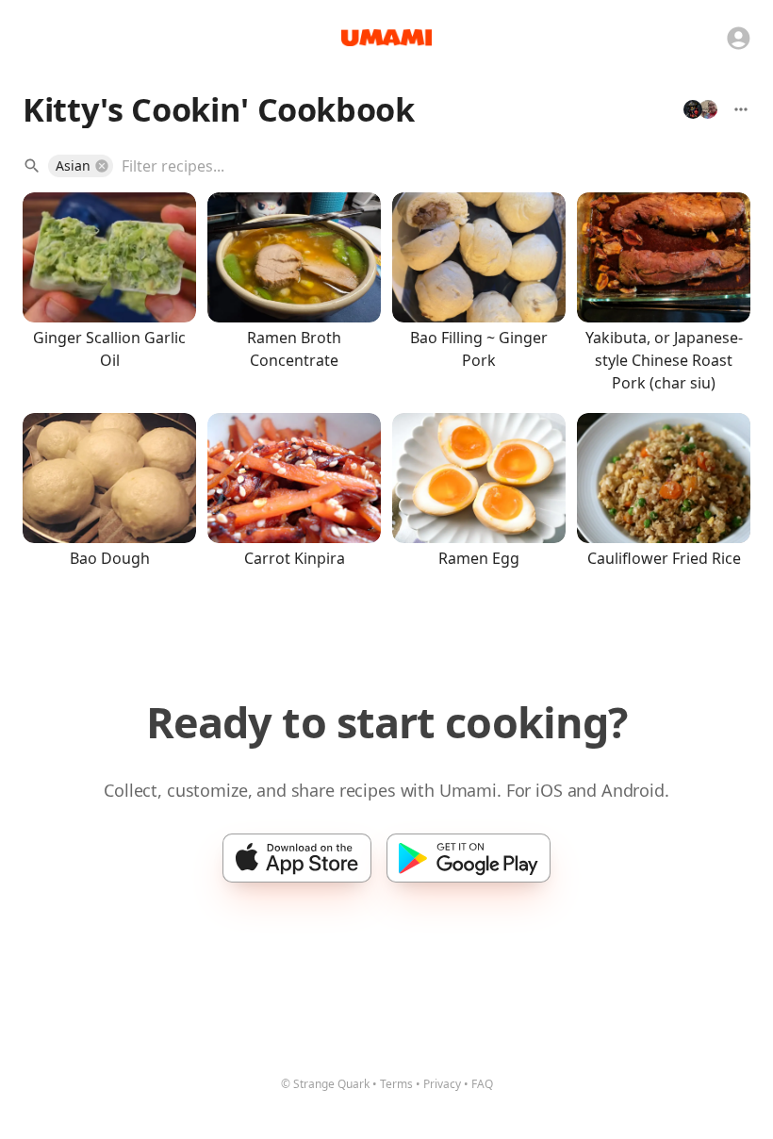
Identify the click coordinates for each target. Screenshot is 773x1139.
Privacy (442, 1084)
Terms (396, 1084)
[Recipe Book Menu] (741, 109)
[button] (80, 166)
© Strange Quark (325, 1084)
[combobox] (422, 166)
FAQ (482, 1084)
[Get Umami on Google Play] (468, 858)
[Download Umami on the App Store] (296, 858)
